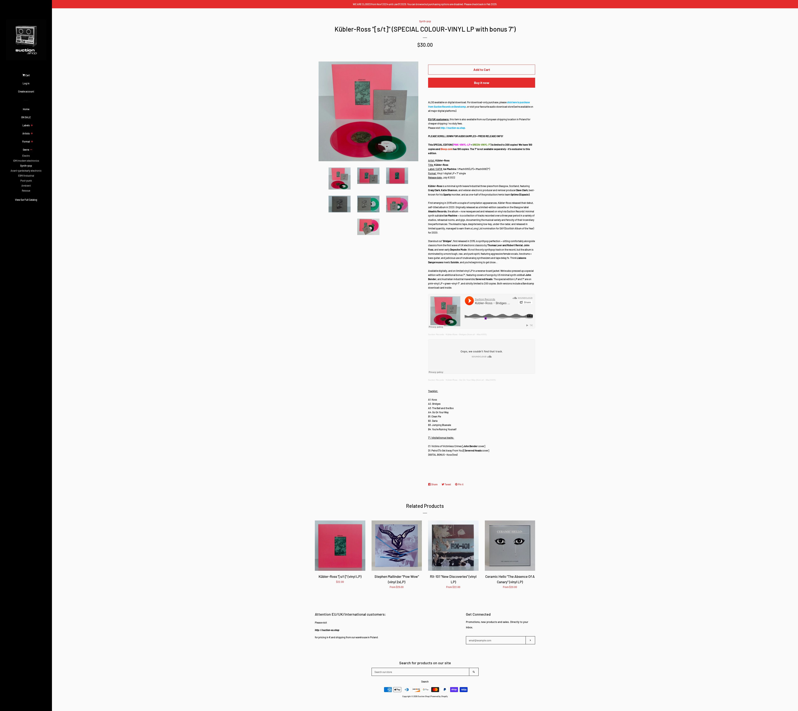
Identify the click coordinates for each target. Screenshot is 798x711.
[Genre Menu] (31, 150)
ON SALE (26, 117)
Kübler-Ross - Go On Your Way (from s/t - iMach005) (471, 380)
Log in (26, 83)
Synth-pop (26, 165)
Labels (26, 125)
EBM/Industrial (26, 175)
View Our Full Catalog (26, 199)
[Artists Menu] (32, 133)
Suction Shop (423, 696)
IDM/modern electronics (26, 160)
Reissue (26, 190)
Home (26, 109)
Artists (26, 133)
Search (425, 681)
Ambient (26, 185)
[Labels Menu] (32, 125)
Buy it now (481, 83)
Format (26, 141)
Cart (27, 75)
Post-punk (26, 180)
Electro (26, 155)
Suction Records (436, 334)
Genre (26, 149)
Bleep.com (446, 149)
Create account (26, 91)
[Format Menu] (32, 141)
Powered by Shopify (439, 696)
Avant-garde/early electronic (26, 170)
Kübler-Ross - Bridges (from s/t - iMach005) (466, 334)
